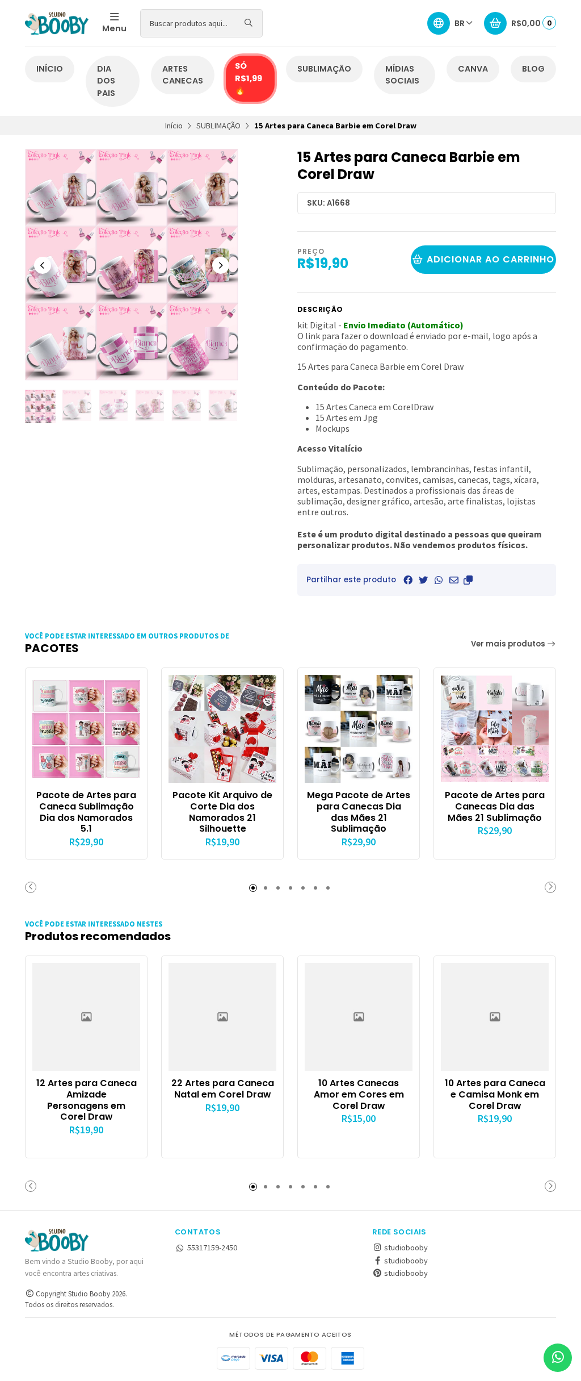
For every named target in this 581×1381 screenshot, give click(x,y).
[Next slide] (220, 265)
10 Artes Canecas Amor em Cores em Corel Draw (359, 1094)
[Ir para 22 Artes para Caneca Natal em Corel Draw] (222, 1017)
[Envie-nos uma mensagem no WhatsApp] (558, 1358)
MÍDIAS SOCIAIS (402, 75)
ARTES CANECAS (182, 75)
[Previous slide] (42, 265)
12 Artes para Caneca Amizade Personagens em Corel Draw (86, 1100)
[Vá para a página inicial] (57, 23)
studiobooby (405, 1247)
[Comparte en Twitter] (423, 580)
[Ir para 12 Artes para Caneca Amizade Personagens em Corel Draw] (86, 1017)
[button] (468, 580)
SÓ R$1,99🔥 (248, 78)
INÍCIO (49, 68)
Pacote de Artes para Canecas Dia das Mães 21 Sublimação (495, 806)
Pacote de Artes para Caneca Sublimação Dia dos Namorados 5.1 (86, 812)
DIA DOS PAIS (106, 81)
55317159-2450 (212, 1247)
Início (174, 125)
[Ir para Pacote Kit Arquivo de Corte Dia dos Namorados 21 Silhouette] (222, 729)
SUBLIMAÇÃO (324, 68)
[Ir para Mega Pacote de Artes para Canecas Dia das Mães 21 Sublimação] (358, 729)
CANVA (473, 68)
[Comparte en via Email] (454, 580)
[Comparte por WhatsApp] (438, 580)
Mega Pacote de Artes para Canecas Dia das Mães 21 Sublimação (358, 812)
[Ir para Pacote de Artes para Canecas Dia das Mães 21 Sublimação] (494, 729)
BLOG (533, 68)
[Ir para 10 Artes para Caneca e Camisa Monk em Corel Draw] (494, 1017)
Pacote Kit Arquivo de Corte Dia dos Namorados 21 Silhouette (222, 812)
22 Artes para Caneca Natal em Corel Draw (222, 1089)
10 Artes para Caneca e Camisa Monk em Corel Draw (495, 1094)
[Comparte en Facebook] (408, 580)
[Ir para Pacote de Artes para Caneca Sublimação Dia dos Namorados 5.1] (86, 729)
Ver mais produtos (509, 644)
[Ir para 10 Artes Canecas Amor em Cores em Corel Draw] (358, 1017)
